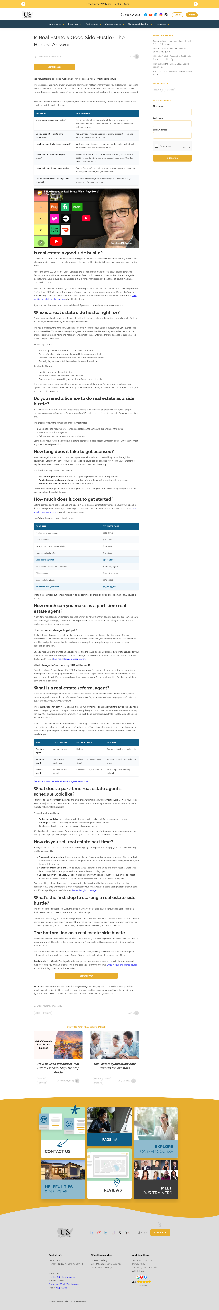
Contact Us (160, 1232)
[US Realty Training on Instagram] (161, 15)
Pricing (191, 15)
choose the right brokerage (83, 890)
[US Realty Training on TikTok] (166, 15)
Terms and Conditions (142, 1260)
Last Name (158, 118)
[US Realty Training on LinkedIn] (156, 15)
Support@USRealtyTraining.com (64, 1284)
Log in (178, 15)
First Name (158, 106)
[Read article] (58, 1059)
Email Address (160, 130)
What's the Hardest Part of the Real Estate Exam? (172, 73)
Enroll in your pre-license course (122, 965)
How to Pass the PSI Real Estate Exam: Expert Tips (171, 65)
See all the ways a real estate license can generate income (61, 781)
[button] (23, 4)
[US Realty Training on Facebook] (146, 15)
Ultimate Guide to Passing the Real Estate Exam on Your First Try (172, 58)
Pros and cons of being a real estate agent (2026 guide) (169, 50)
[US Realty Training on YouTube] (151, 15)
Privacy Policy (138, 1264)
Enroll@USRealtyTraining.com (62, 1277)
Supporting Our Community (145, 1267)
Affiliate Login (138, 1271)
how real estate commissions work (69, 659)
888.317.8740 (61, 1288)
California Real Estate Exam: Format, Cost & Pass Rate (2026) (172, 42)
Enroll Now (54, 66)
